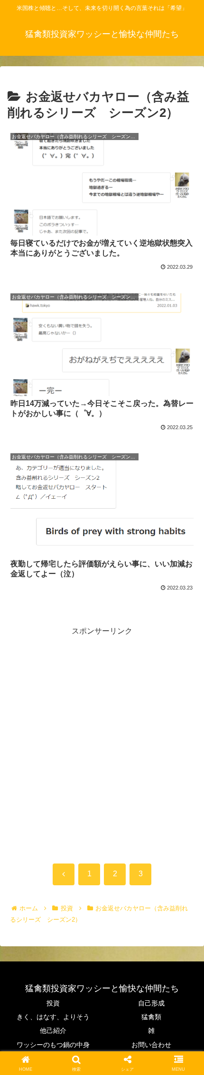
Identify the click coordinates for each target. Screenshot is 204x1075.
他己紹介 (53, 1030)
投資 (53, 1003)
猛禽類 (151, 1017)
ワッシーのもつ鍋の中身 (53, 1045)
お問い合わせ (151, 1045)
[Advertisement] (102, 740)
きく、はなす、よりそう (53, 1017)
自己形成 (151, 1003)
